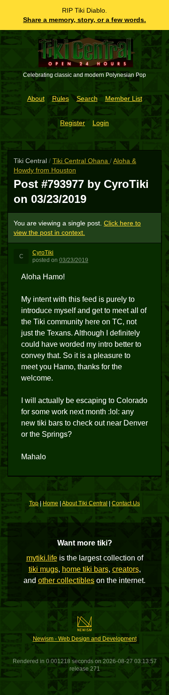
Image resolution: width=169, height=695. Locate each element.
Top (33, 503)
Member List (123, 98)
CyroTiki (43, 252)
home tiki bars (85, 569)
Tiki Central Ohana (81, 160)
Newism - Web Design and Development (85, 638)
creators (125, 569)
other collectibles (66, 580)
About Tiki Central (85, 503)
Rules (60, 98)
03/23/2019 (73, 260)
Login (100, 123)
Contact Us (126, 503)
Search (87, 98)
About (36, 98)
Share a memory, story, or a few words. (84, 19)
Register (72, 123)
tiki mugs (43, 569)
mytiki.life (41, 558)
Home (50, 503)
